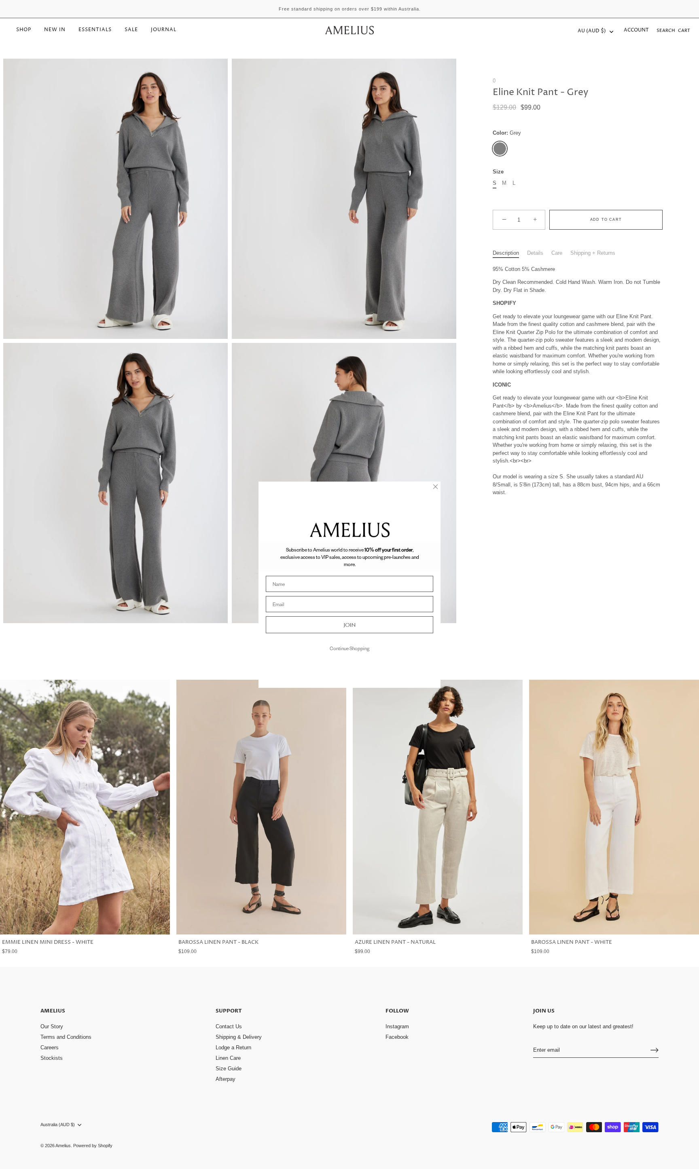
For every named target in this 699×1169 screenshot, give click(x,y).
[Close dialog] (435, 487)
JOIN (350, 625)
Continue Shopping (349, 648)
